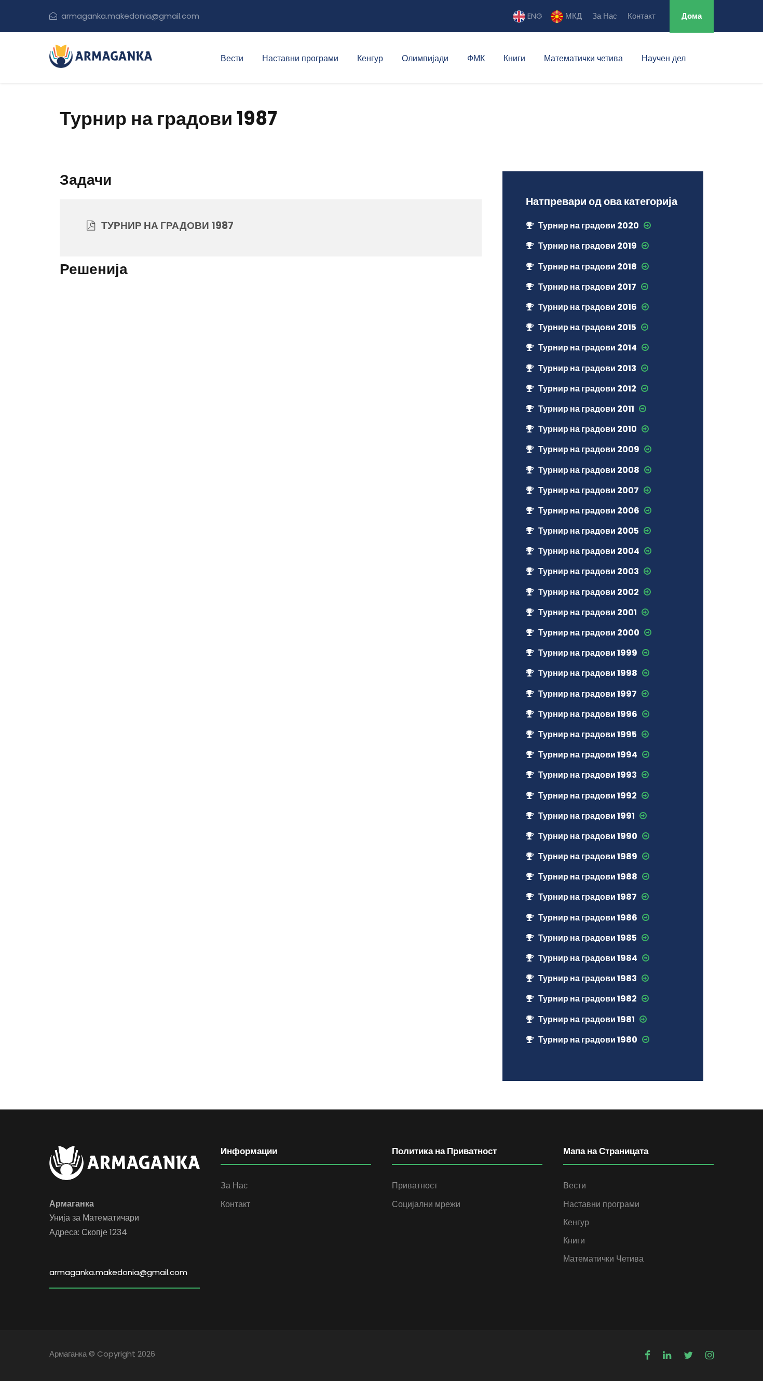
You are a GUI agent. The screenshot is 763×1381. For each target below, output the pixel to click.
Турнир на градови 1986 (588, 918)
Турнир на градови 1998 (588, 673)
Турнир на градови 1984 (588, 958)
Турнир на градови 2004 (589, 551)
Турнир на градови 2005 (589, 531)
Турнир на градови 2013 (587, 368)
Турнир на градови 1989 (588, 856)
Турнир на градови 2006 (589, 511)
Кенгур (370, 58)
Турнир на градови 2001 (588, 612)
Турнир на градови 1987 (588, 897)
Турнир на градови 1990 (588, 836)
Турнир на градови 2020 (589, 226)
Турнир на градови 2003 (589, 571)
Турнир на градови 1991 (586, 816)
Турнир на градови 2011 (586, 409)
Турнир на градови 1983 (588, 978)
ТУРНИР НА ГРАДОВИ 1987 (164, 226)
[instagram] (709, 1355)
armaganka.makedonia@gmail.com (130, 15)
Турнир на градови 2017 (587, 287)
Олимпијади (425, 58)
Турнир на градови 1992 (588, 796)
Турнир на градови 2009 (589, 449)
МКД (572, 15)
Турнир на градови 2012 (587, 389)
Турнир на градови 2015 (587, 327)
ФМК (476, 58)
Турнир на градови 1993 (588, 775)
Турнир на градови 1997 (588, 694)
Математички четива (583, 58)
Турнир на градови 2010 (588, 429)
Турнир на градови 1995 (588, 734)
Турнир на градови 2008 (589, 470)
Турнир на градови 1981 (586, 1019)
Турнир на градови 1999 (588, 653)
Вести (232, 58)
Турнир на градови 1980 (588, 1040)
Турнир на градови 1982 (588, 999)
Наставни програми (300, 58)
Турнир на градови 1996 (588, 714)
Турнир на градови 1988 (588, 877)
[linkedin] (667, 1355)
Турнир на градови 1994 (588, 755)
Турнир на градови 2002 (589, 592)
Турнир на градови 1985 (588, 938)
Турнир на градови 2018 (588, 267)
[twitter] (688, 1355)
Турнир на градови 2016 (588, 307)
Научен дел (664, 58)
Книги (514, 58)
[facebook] (647, 1355)
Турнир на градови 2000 (589, 633)
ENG (533, 15)
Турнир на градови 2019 (588, 246)
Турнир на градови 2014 (588, 348)
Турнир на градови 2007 (589, 490)
